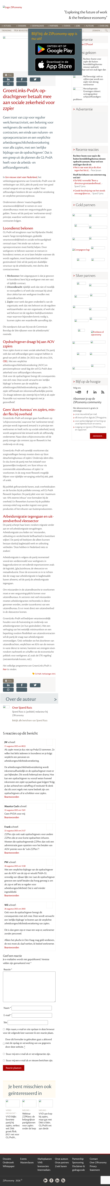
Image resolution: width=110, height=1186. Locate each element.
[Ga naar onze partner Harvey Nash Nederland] (81, 263)
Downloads (38, 26)
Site (5, 1022)
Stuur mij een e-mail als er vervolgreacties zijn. (28, 1054)
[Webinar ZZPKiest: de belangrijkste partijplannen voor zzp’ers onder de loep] (29, 1103)
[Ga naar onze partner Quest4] (81, 298)
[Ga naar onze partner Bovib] (98, 239)
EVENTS (67, 26)
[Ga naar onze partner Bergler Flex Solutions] (81, 369)
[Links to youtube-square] (78, 392)
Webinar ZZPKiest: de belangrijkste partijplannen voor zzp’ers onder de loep (29, 1121)
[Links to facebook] (87, 392)
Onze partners (62, 1162)
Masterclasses (27, 1162)
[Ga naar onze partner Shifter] (81, 310)
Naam (7, 1008)
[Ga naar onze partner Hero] (98, 263)
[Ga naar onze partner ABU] (98, 345)
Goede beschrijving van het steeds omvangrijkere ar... (89, 192)
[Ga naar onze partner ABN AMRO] (98, 310)
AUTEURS (90, 26)
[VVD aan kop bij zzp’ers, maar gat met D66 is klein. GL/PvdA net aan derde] (46, 1103)
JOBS (78, 26)
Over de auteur (21, 699)
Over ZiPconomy (98, 1162)
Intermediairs (44, 1170)
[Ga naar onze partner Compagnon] (81, 251)
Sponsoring (78, 1162)
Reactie (8, 969)
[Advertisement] (89, 127)
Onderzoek (8, 1162)
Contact (94, 1158)
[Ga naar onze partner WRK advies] (98, 369)
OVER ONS (104, 26)
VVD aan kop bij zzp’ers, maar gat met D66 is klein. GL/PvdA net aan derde (45, 1121)
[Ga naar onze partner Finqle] (81, 216)
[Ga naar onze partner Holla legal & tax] (98, 322)
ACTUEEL (7, 26)
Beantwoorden (11, 796)
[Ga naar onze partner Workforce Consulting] (98, 298)
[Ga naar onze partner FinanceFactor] (98, 216)
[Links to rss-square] (102, 392)
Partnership (78, 1158)
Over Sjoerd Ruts (22, 707)
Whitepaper (8, 1166)
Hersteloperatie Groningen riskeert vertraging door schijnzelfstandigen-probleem (87, 94)
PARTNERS (54, 26)
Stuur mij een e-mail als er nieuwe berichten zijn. (29, 1060)
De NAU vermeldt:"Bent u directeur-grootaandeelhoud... (88, 183)
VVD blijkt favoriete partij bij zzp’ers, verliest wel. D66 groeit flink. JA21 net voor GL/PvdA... (13, 1127)
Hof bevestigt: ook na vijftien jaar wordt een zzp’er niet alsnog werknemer (93, 80)
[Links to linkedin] (95, 392)
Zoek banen (61, 1166)
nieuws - (26, 1110)
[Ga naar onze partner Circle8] (81, 227)
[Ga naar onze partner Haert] (81, 322)
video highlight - (11, 1112)
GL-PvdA (38, 674)
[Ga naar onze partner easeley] (98, 286)
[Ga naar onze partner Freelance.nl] (98, 333)
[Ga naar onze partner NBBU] (81, 345)
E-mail (7, 1015)
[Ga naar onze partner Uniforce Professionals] (98, 357)
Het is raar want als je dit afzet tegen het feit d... (87, 169)
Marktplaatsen (45, 1158)
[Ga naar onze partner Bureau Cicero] (81, 357)
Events (23, 1158)
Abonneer (97, 435)
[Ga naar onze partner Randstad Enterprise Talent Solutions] (81, 286)
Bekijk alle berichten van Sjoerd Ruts (29, 720)
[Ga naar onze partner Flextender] (98, 227)
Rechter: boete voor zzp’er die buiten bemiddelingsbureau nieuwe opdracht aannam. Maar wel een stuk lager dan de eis (89, 65)
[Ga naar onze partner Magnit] (81, 239)
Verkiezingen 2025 (49, 674)
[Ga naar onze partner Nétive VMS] (81, 333)
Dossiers (22, 26)
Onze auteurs (61, 1158)
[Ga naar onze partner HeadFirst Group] (98, 251)
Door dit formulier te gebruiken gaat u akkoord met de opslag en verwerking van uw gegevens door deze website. (28, 1043)
